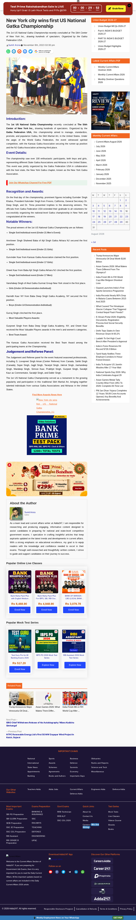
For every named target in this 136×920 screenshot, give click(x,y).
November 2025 (103, 183)
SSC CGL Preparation (16, 832)
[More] (78, 1)
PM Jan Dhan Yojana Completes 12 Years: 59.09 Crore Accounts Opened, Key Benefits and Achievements (111, 395)
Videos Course (114, 820)
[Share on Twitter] (31, 51)
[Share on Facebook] (25, 51)
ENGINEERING (38, 836)
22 (121, 216)
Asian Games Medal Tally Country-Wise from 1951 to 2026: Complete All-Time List (109, 383)
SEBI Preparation (14, 823)
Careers (91, 825)
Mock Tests (113, 812)
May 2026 (100, 156)
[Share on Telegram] (14, 51)
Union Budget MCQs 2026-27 (112, 26)
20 (110, 216)
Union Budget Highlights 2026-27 (109, 47)
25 (99, 222)
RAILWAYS (36, 823)
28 (115, 222)
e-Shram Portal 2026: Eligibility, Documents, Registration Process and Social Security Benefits (111, 321)
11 (99, 211)
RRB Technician (64, 812)
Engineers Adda (98, 789)
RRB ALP (61, 816)
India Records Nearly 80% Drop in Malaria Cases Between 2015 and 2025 (111, 298)
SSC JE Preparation (15, 827)
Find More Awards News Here (47, 395)
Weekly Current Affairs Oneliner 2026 (108, 68)
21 (115, 216)
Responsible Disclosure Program (58, 909)
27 (110, 222)
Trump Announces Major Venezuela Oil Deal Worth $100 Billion (111, 259)
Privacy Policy (126, 909)
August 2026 (109, 142)
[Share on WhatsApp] (8, 51)
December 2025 (103, 179)
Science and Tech (99, 767)
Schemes (53, 767)
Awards (52, 763)
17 (93, 216)
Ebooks (111, 825)
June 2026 (101, 151)
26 (104, 222)
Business (74, 759)
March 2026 (101, 165)
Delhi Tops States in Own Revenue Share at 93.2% (108, 332)
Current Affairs (76, 789)
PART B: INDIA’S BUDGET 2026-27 (111, 40)
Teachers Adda (34, 789)
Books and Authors (57, 776)
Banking (31, 776)
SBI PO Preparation (15, 814)
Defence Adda (76, 794)
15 (121, 211)
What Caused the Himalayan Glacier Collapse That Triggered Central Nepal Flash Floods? (111, 309)
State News (32, 767)
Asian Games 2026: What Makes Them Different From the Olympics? (111, 269)
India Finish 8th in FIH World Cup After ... (73, 709)
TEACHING (37, 827)
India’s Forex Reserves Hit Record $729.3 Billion (108, 347)
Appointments (33, 771)
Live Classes (114, 816)
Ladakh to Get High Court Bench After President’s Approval (111, 340)
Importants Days (77, 776)
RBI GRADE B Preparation (12, 841)
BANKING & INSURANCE (37, 813)
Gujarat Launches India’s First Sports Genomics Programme (110, 289)
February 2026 (103, 169)
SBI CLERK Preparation (16, 819)
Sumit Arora (14, 45)
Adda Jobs (53, 789)
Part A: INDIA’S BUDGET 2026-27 (110, 32)
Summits (74, 767)
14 (115, 211)
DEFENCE (36, 832)
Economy (74, 771)
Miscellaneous (97, 771)
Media (85, 820)
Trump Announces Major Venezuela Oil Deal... (20, 709)
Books (111, 829)
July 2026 (100, 146)
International (33, 763)
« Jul (93, 242)
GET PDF (118, 918)
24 (93, 222)
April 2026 (101, 160)
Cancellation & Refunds (86, 909)
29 (121, 222)
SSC (34, 819)
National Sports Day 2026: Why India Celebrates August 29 (111, 373)
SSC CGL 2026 (64, 820)
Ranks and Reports (99, 763)
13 (110, 211)
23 (126, 216)
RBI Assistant (12, 836)
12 (104, 211)
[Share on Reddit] (19, 51)
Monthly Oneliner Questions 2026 (111, 80)
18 (99, 216)
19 (104, 216)
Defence (73, 763)
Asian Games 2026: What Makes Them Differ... (48, 709)
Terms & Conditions (108, 909)
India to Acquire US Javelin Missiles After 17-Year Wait (109, 366)
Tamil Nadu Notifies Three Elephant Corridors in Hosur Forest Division (109, 357)
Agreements (54, 771)
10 (93, 211)
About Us (87, 812)
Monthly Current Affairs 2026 (111, 74)
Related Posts (14, 686)
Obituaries (95, 759)
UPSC (34, 840)
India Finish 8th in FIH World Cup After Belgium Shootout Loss (109, 280)
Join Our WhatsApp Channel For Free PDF (30, 183)
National (31, 759)
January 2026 (102, 174)
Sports (52, 759)
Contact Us (88, 816)
